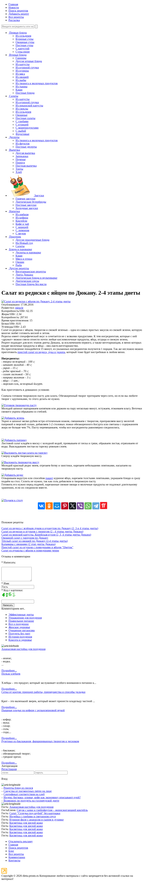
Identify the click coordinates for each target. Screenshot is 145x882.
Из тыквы (21, 86)
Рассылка (14, 20)
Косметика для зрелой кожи (26, 822)
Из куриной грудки (27, 67)
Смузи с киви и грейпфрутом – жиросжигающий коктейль (52, 810)
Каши (19, 89)
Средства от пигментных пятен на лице (28, 791)
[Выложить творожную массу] (20, 462)
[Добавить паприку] (14, 440)
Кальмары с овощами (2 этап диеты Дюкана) (28, 544)
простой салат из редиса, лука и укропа (41, 352)
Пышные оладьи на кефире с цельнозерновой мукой (33, 710)
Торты (19, 168)
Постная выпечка (26, 165)
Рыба (19, 265)
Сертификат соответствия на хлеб (24, 794)
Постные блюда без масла (31, 284)
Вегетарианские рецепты (31, 271)
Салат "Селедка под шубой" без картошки (34, 813)
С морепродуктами (27, 127)
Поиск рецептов (18, 10)
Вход (4, 778)
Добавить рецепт (18, 13)
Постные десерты (26, 146)
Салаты (20, 246)
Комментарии (16, 857)
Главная (13, 4)
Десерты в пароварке (28, 252)
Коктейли (21, 220)
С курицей (22, 124)
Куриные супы (24, 38)
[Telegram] (95, 505)
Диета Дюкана (24, 274)
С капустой (22, 48)
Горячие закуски (25, 198)
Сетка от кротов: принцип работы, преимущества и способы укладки (43, 691)
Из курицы (22, 70)
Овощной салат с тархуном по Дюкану (24, 537)
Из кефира (22, 217)
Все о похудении (18, 624)
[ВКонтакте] (41, 505)
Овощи (20, 261)
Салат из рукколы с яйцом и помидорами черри (30, 550)
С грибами (22, 121)
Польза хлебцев (10, 673)
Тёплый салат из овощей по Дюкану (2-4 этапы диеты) (34, 540)
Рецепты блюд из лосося (18, 787)
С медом (21, 233)
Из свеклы (22, 108)
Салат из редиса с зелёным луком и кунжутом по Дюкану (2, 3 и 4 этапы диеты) (49, 528)
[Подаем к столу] (12, 500)
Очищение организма (21, 630)
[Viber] (80, 505)
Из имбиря (22, 214)
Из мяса (20, 73)
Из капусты (23, 64)
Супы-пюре (23, 51)
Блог (11, 850)
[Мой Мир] (56, 505)
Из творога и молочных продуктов (37, 83)
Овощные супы (25, 42)
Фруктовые (22, 134)
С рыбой (21, 130)
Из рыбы (21, 80)
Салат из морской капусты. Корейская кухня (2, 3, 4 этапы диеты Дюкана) (46, 534)
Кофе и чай (22, 223)
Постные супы (24, 45)
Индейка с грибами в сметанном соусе (32, 816)
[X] (72, 505)
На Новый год (24, 242)
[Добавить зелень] (12, 417)
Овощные (21, 115)
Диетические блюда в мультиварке (36, 277)
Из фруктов (23, 143)
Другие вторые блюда (29, 61)
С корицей (22, 227)
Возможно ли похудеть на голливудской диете (31, 800)
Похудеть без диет (19, 633)
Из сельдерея (23, 35)
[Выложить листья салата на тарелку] (24, 452)
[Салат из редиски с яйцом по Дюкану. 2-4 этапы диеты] (36, 301)
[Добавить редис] (12, 474)
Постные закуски (26, 204)
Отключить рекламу (20, 841)
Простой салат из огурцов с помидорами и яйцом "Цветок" (37, 547)
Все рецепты (16, 16)
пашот (49, 478)
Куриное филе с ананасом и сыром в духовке (36, 819)
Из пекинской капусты (29, 105)
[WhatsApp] (88, 505)
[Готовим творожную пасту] (19, 405)
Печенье (21, 159)
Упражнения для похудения (25, 617)
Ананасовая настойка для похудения (23, 649)
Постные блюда (25, 92)
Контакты (14, 860)
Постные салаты (25, 118)
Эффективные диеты (21, 614)
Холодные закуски (27, 208)
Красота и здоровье (20, 639)
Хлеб (19, 172)
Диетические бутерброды (31, 201)
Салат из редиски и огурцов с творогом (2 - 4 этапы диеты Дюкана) (42, 531)
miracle (19, 307)
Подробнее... (9, 670)
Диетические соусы (27, 281)
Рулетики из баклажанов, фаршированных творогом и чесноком (40, 741)
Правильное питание (21, 620)
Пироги (20, 162)
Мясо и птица (24, 258)
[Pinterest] (64, 505)
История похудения (20, 636)
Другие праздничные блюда (32, 239)
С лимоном (22, 230)
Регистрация (9, 769)
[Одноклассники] (49, 505)
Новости (13, 7)
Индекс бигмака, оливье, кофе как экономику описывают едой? (42, 797)
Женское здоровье (19, 627)
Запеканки (22, 156)
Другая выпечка (25, 153)
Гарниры (21, 58)
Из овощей (22, 77)
